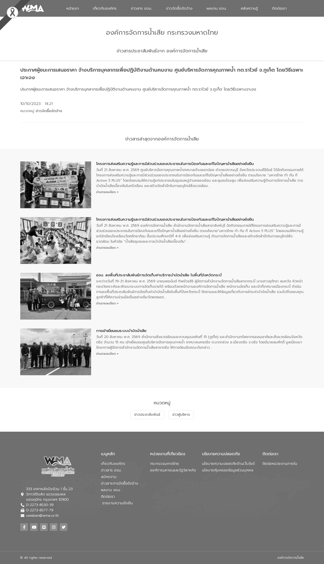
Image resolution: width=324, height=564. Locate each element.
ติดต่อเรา (279, 8)
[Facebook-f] (24, 527)
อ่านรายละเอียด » (107, 192)
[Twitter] (63, 527)
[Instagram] (53, 527)
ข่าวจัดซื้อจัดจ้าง (179, 8)
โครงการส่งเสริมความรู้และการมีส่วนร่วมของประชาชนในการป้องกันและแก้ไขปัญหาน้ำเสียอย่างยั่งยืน (175, 163)
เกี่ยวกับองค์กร (105, 8)
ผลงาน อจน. (217, 8)
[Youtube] (34, 527)
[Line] (44, 527)
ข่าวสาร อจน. (141, 8)
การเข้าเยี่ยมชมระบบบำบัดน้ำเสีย (121, 330)
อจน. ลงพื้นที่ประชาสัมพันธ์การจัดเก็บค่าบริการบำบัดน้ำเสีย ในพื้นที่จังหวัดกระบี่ (159, 275)
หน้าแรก (72, 8)
